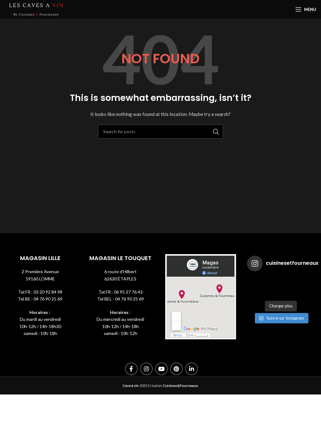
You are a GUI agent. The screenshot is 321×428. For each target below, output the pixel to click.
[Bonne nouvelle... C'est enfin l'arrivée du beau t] (272, 281)
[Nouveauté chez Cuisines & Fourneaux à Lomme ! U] (306, 281)
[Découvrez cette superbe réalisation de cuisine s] (289, 292)
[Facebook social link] (131, 369)
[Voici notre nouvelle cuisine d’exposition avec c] (289, 281)
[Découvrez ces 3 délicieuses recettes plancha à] (306, 292)
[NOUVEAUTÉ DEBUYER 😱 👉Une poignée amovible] (255, 281)
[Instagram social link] (146, 369)
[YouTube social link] (161, 369)
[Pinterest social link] (176, 369)
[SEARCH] (216, 131)
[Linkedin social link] (191, 369)
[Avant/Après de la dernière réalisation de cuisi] (272, 292)
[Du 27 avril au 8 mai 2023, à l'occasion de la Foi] (255, 292)
